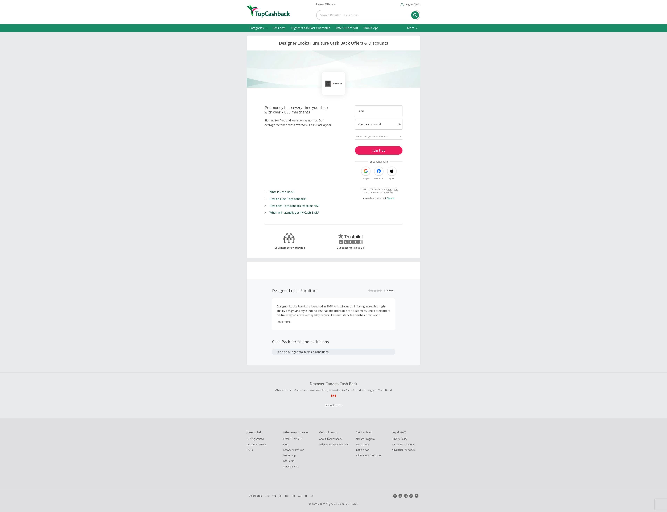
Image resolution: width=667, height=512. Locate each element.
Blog (285, 444)
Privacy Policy (399, 439)
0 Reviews (389, 290)
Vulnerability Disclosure (368, 455)
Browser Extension (293, 449)
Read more (284, 322)
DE (286, 495)
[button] (326, 4)
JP (280, 495)
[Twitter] (400, 496)
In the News (362, 449)
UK (267, 495)
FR (293, 495)
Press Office (362, 444)
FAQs (250, 449)
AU (300, 495)
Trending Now (291, 466)
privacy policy (386, 192)
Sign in (390, 198)
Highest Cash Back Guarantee (310, 28)
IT (306, 495)
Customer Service (256, 444)
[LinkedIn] (406, 496)
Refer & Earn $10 (347, 28)
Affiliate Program (365, 439)
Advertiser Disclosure (404, 449)
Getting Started (255, 439)
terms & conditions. (316, 352)
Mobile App (371, 28)
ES (312, 495)
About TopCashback (330, 439)
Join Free (378, 150)
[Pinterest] (416, 496)
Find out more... (333, 405)
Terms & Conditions (403, 444)
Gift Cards (279, 28)
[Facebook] (395, 496)
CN (274, 495)
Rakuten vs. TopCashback (333, 444)
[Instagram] (411, 496)
